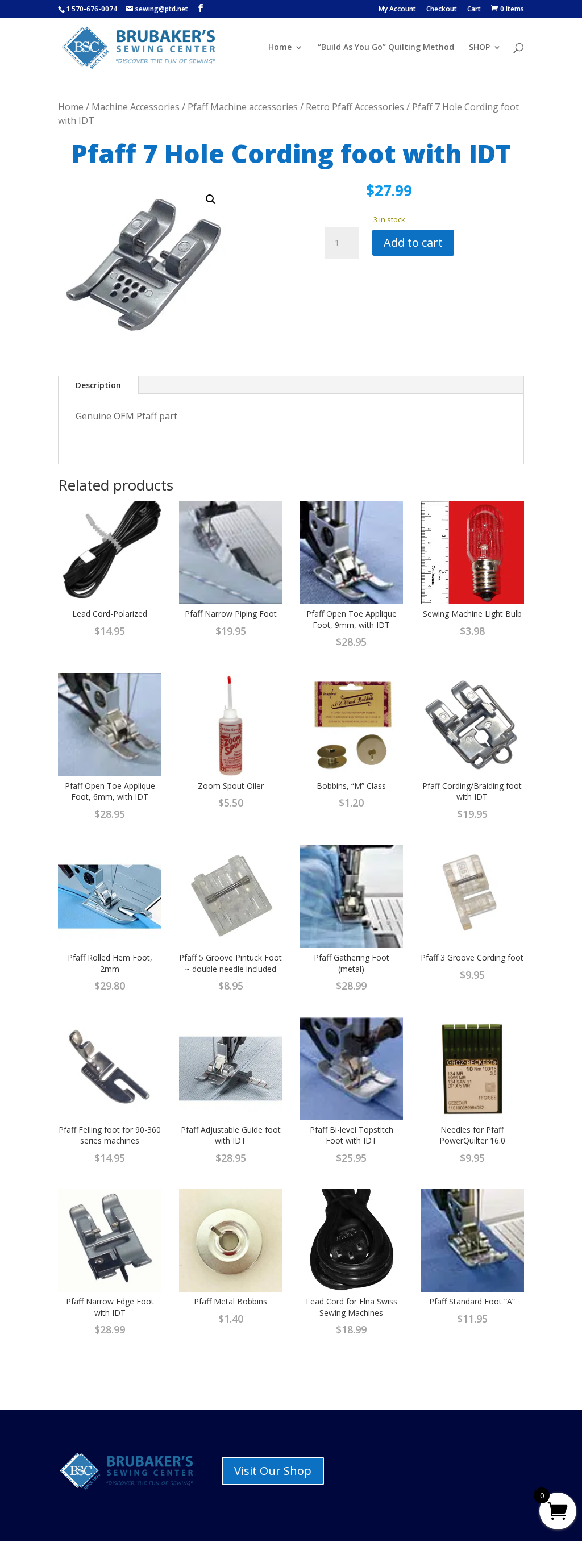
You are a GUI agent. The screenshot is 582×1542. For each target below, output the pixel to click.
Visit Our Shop (272, 1470)
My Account (397, 10)
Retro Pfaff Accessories (355, 107)
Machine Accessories (136, 107)
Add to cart (413, 242)
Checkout (441, 10)
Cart (474, 10)
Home (280, 47)
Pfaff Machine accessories (243, 107)
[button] (211, 199)
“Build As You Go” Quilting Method (386, 47)
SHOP (479, 47)
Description (98, 385)
